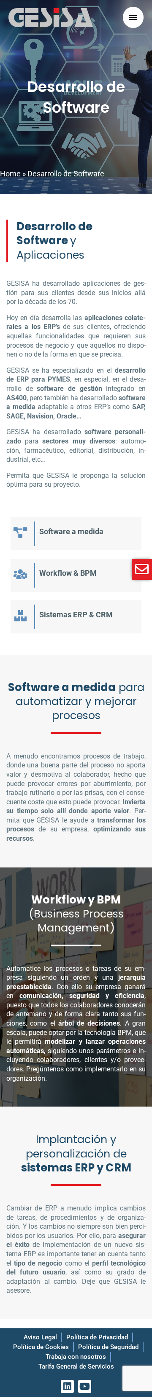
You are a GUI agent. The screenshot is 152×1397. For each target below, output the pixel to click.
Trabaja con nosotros (76, 1357)
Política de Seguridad (108, 1347)
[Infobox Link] (76, 533)
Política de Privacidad (97, 1337)
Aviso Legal (40, 1337)
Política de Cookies (41, 1347)
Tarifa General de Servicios (76, 1366)
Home (10, 173)
